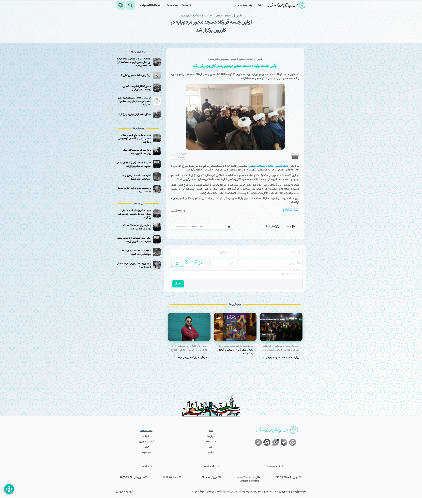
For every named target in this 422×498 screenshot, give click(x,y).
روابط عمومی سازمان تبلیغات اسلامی (269, 166)
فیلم (146, 447)
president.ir (210, 466)
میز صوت (146, 452)
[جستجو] (130, 5)
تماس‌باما (172, 5)
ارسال (178, 283)
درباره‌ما (186, 5)
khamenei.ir (274, 466)
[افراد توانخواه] (9, 489)
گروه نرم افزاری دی (124, 491)
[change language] (120, 5)
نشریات (146, 436)
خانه (211, 431)
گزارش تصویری (146, 441)
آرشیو (211, 452)
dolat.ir (145, 466)
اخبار (260, 5)
